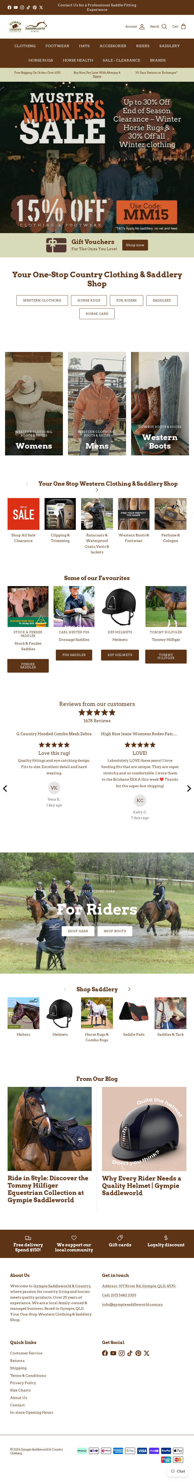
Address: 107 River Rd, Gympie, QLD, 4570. (139, 1286)
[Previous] (5, 788)
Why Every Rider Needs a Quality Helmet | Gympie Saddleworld (141, 1186)
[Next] (188, 788)
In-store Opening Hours (31, 1412)
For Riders (126, 300)
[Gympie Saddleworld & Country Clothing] (28, 27)
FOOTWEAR (57, 46)
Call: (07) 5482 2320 (119, 1295)
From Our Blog (97, 1079)
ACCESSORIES (113, 46)
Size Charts (20, 1390)
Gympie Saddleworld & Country (61, 1286)
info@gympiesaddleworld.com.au (132, 1304)
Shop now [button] (135, 245)
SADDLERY (169, 46)
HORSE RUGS (41, 60)
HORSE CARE (97, 314)
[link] (97, 245)
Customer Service (26, 1353)
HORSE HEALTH (78, 60)
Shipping (18, 1368)
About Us (18, 1398)
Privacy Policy (23, 1383)
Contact (17, 1405)
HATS (84, 46)
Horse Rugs (89, 300)
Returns (17, 1361)
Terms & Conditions (28, 1376)
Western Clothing (42, 300)
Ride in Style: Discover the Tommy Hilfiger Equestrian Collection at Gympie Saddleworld (48, 1189)
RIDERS (143, 46)
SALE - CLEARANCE (121, 60)
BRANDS (158, 60)
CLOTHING (25, 46)
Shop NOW (97, 931)
